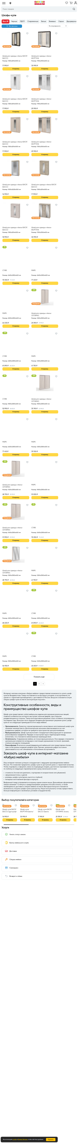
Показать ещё (39, 677)
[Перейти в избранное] (66, 4)
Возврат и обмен (15, 876)
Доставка (13, 851)
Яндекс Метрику (23, 1139)
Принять (51, 1139)
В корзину (16, 68)
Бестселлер (6, 46)
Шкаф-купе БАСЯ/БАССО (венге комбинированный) (45, 811)
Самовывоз (13, 868)
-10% (4, 332)
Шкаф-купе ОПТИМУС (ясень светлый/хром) (62, 811)
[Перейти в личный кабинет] (75, 4)
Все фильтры (13, 26)
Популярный (36, 303)
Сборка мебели (15, 859)
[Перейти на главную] (40, 3)
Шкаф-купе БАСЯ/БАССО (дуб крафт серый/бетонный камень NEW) (9, 811)
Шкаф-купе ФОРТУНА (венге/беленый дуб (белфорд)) (27, 811)
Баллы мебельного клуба (19, 843)
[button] (10, 3)
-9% (4, 247)
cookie (15, 1139)
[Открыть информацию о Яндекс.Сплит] (9, 63)
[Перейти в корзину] (71, 4)
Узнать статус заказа (17, 834)
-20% (33, 290)
